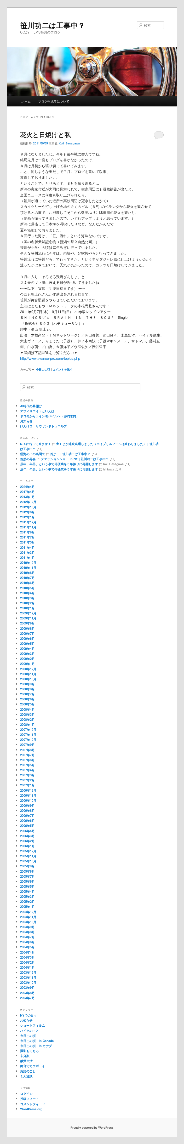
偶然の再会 (28, 459)
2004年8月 (27, 932)
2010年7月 (27, 577)
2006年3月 (27, 836)
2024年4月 (27, 486)
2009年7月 (27, 633)
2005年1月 (27, 906)
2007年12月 (28, 729)
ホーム (26, 101)
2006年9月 (27, 805)
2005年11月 (28, 856)
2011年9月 (27, 532)
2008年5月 (27, 704)
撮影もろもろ (29, 1050)
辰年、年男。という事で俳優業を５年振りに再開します (59, 464)
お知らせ (26, 421)
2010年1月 (27, 608)
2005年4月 (27, 891)
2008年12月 (28, 669)
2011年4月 (27, 547)
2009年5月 (27, 643)
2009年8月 (27, 628)
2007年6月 (27, 760)
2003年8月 (27, 992)
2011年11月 (28, 527)
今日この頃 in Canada (37, 1040)
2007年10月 (28, 739)
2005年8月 (27, 871)
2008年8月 (27, 689)
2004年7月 (27, 937)
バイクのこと (29, 1030)
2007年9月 (27, 744)
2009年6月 (27, 638)
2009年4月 (27, 648)
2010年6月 (27, 582)
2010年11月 (28, 567)
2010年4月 (27, 593)
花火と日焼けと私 (45, 134)
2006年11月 (28, 795)
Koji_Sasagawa (69, 143)
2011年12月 (28, 522)
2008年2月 (27, 719)
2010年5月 (27, 588)
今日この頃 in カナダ (36, 1045)
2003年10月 (28, 982)
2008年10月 (28, 679)
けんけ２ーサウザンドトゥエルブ (43, 426)
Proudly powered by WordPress (92, 1127)
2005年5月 (27, 886)
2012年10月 (28, 507)
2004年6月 (27, 942)
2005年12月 (28, 851)
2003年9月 (27, 987)
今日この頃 (43, 369)
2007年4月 (27, 770)
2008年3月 (27, 714)
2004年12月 (28, 911)
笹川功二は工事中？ (52, 25)
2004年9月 (27, 927)
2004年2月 (27, 962)
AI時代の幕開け (31, 406)
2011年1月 (27, 557)
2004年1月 (27, 967)
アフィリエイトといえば (37, 411)
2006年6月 (27, 820)
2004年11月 (28, 917)
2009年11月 (28, 618)
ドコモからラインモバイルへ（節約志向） (49, 416)
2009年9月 (27, 623)
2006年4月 (27, 831)
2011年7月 (27, 537)
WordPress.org (31, 1109)
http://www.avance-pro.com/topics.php (50, 358)
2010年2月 (27, 603)
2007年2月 (27, 780)
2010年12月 (28, 562)
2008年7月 (27, 694)
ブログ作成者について (53, 101)
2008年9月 (27, 684)
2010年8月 (27, 572)
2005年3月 (27, 896)
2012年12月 (28, 501)
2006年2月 (27, 841)
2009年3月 (27, 653)
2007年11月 (28, 734)
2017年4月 (27, 491)
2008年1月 (27, 724)
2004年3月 (27, 957)
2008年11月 (28, 674)
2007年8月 (27, 750)
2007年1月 (27, 785)
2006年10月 (28, 800)
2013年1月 (27, 496)
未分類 (24, 1055)
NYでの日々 (28, 1015)
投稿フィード (29, 1098)
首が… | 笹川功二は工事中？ (70, 454)
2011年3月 (27, 552)
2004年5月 (27, 947)
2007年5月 (27, 765)
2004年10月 (28, 922)
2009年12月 (28, 613)
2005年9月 (27, 866)
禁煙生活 (26, 1060)
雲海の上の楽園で (32, 454)
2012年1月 (27, 517)
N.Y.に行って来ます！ (35, 443)
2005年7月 (27, 876)
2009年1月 (27, 663)
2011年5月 (27, 542)
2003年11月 (28, 977)
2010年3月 (27, 598)
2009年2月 (27, 658)
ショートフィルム (32, 1025)
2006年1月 (27, 846)
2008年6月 (27, 699)
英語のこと (28, 1071)
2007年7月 (27, 755)
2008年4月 (27, 709)
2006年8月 (27, 810)
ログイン (26, 1093)
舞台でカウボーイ (32, 1066)
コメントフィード (32, 1104)
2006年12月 (28, 790)
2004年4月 (27, 952)
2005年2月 (27, 901)
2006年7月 (27, 815)
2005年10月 (28, 861)
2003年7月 (27, 997)
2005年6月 (27, 881)
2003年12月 (28, 972)
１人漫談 (26, 1076)
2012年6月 (27, 512)
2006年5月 (27, 825)
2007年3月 (27, 775)
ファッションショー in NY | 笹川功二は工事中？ (75, 459)
